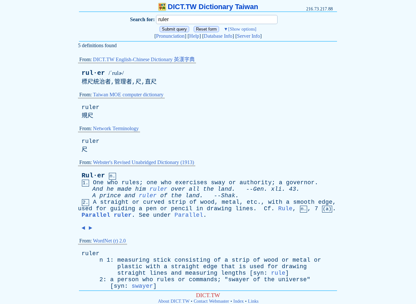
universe (292, 279)
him (140, 189)
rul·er (93, 73)
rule (278, 273)
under (162, 215)
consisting (192, 260)
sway (218, 182)
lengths (233, 273)
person (128, 279)
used (85, 208)
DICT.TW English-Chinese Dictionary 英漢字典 (144, 59)
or (232, 182)
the (208, 189)
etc (252, 202)
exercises (191, 182)
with (275, 202)
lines (244, 208)
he (110, 189)
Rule (285, 208)
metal (231, 202)
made (124, 189)
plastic (129, 266)
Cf (267, 208)
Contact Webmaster (211, 301)
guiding (122, 208)
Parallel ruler (107, 215)
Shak (228, 195)
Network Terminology (116, 128)
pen (151, 208)
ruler (90, 107)
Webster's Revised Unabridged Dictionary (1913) (143, 162)
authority (256, 182)
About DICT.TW (173, 301)
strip (177, 202)
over (178, 189)
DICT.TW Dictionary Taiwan (213, 7)
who (112, 182)
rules (130, 182)
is (242, 266)
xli (276, 189)
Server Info (248, 36)
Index (238, 301)
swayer (239, 279)
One (98, 182)
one (152, 182)
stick (162, 260)
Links (253, 301)
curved (153, 202)
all (194, 189)
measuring (133, 260)
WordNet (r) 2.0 (109, 240)
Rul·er (93, 175)
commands (203, 279)
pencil (181, 208)
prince (110, 195)
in (199, 208)
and (129, 195)
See (144, 215)
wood (207, 202)
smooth (304, 202)
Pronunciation (170, 36)
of (163, 195)
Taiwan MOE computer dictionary (128, 94)
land (224, 189)
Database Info (218, 36)
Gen (258, 189)
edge (325, 202)
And (97, 189)
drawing (219, 208)
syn (258, 273)
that (228, 266)
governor (300, 182)
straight (114, 202)
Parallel (189, 215)
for (101, 208)
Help (194, 36)
